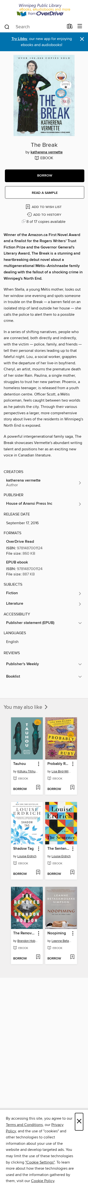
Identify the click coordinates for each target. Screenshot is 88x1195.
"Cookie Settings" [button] (40, 1162)
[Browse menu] (79, 26)
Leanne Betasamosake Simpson (62, 941)
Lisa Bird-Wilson (62, 771)
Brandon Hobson (27, 941)
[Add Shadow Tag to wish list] (38, 872)
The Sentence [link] (58, 849)
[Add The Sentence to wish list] (72, 872)
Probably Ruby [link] (58, 764)
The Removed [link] (24, 933)
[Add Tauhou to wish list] (38, 788)
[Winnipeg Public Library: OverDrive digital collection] (44, 10)
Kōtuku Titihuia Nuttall (27, 771)
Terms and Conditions (24, 1124)
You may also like (24, 707)
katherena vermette (47, 152)
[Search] (7, 26)
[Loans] (69, 27)
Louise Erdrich (26, 856)
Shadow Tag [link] (23, 849)
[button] (44, 175)
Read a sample (45, 193)
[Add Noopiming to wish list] (72, 957)
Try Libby (19, 38)
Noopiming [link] (56, 933)
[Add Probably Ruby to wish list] (72, 788)
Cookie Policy (42, 1180)
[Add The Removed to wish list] (38, 957)
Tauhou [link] (19, 764)
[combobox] (33, 27)
